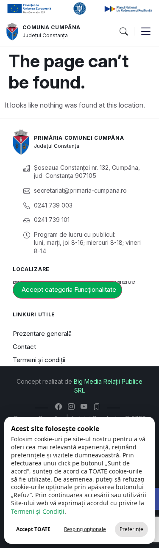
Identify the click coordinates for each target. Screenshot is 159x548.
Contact (24, 347)
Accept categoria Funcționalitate (69, 289)
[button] (123, 32)
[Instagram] (73, 406)
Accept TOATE (33, 529)
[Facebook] (60, 406)
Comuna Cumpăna (51, 27)
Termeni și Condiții (37, 511)
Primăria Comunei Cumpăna (79, 138)
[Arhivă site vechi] (98, 406)
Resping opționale (85, 529)
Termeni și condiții (39, 360)
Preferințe (131, 529)
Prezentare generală (42, 333)
